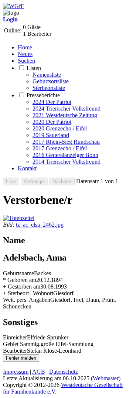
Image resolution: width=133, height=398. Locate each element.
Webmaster (106, 378)
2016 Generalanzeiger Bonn (65, 155)
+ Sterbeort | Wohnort (28, 293)
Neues (25, 54)
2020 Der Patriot (52, 122)
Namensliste (47, 74)
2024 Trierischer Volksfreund (66, 108)
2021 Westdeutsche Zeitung (65, 115)
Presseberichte (43, 95)
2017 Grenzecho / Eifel (60, 148)
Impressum (15, 372)
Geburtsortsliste (51, 81)
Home (25, 47)
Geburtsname (18, 273)
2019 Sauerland (51, 135)
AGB (38, 372)
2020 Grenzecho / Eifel (60, 128)
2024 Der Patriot (52, 102)
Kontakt (27, 168)
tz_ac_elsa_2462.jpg (40, 224)
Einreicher (15, 337)
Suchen (26, 60)
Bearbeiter (15, 351)
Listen (34, 68)
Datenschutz (63, 372)
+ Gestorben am (21, 286)
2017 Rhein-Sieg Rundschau (66, 142)
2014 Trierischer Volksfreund (66, 161)
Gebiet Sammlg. (22, 344)
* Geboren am (19, 280)
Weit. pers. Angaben (26, 300)
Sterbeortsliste (49, 88)
